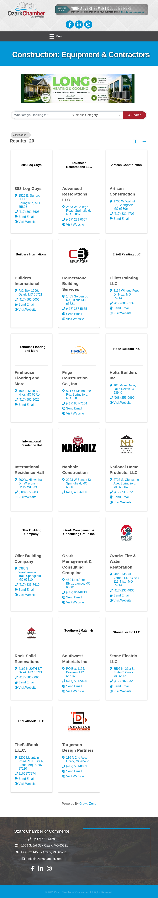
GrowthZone (87, 803)
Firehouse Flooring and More (27, 378)
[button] (135, 142)
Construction (19, 135)
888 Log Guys (28, 188)
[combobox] (96, 115)
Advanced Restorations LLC (74, 194)
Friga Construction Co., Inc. (75, 378)
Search (136, 115)
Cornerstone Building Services (74, 283)
